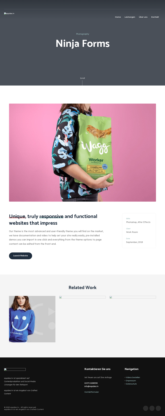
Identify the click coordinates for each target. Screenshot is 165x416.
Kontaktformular (91, 392)
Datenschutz (131, 384)
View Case (32, 303)
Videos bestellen (133, 377)
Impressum (131, 380)
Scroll (82, 78)
